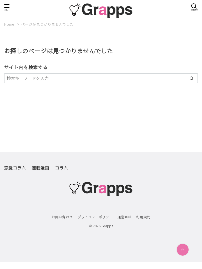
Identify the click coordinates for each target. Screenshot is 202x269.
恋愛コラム (15, 167)
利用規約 (143, 216)
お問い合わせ (62, 216)
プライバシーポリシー (95, 216)
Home (9, 24)
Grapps (107, 225)
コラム (61, 167)
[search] (191, 78)
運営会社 (125, 216)
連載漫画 (40, 167)
